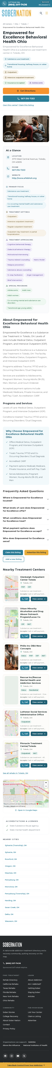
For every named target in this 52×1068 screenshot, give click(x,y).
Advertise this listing (36, 552)
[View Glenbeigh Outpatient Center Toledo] (11, 588)
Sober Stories (9, 1012)
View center (37, 599)
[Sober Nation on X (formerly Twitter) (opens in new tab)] (24, 1055)
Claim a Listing (34, 1016)
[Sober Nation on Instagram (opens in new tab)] (11, 1055)
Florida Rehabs (9, 992)
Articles (31, 996)
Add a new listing (14, 559)
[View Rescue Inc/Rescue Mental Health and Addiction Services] (11, 690)
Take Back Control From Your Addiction (25, 1065)
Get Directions (27, 91)
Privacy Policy (9, 1029)
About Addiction (35, 980)
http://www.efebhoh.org (24, 178)
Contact (6, 1025)
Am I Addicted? (34, 984)
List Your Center (35, 1012)
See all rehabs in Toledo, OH (15, 773)
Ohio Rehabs (8, 1000)
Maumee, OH (10, 873)
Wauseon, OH (11, 921)
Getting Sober (34, 988)
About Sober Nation (11, 1020)
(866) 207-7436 (13, 963)
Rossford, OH (11, 859)
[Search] (40, 13)
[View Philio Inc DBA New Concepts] (11, 657)
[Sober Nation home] (16, 13)
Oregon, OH (10, 866)
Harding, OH (10, 900)
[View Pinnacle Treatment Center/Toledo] (11, 755)
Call (26, 599)
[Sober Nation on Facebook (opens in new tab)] (5, 1055)
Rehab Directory (10, 980)
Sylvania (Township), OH (16, 845)
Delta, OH (9, 914)
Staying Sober (34, 992)
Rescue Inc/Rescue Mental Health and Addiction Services (30, 680)
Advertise (32, 1020)
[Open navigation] (47, 13)
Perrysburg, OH (12, 880)
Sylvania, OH (10, 852)
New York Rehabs (11, 996)
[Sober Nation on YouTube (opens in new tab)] (17, 1055)
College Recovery (10, 1016)
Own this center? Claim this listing (18, 105)
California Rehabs (10, 984)
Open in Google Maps (27, 810)
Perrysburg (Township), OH (17, 894)
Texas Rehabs (9, 988)
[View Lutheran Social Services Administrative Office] (11, 723)
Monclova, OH (11, 887)
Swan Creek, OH (12, 907)
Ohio (16, 24)
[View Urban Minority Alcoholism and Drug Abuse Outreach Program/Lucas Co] (11, 622)
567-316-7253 (28, 98)
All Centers (7, 24)
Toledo (24, 24)
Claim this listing (13, 552)
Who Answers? (44, 5)
